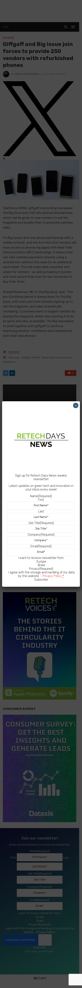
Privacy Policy (52, 576)
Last (41, 511)
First (41, 500)
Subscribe (41, 579)
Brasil (41, 565)
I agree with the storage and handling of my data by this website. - (41, 574)
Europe (41, 561)
